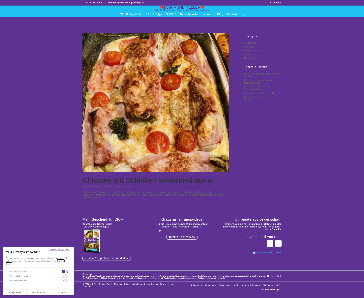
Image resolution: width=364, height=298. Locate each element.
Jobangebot (196, 285)
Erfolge (157, 14)
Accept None (15, 292)
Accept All (62, 292)
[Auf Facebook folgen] (270, 243)
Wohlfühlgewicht (131, 14)
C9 (147, 14)
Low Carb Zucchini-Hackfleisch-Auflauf (262, 75)
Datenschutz (225, 285)
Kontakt (232, 14)
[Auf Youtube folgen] (278, 243)
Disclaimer (268, 285)
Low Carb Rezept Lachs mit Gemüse (260, 98)
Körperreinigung (253, 50)
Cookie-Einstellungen (270, 289)
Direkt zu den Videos (182, 236)
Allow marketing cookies (20, 280)
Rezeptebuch (188, 14)
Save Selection (38, 292)
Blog (220, 14)
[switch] (65, 271)
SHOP (169, 14)
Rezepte (127, 186)
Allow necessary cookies (20, 271)
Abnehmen (250, 43)
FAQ (278, 285)
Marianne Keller (93, 186)
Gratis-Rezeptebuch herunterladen (106, 258)
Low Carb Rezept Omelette (259, 93)
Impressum (210, 285)
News (247, 54)
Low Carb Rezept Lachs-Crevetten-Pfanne (258, 88)
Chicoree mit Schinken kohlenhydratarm (148, 180)
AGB (236, 285)
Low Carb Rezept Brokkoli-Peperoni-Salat (259, 81)
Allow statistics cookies (19, 276)
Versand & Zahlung (251, 285)
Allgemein (249, 46)
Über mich (207, 14)
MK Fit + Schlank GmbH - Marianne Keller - (110, 284)
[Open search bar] (242, 14)
